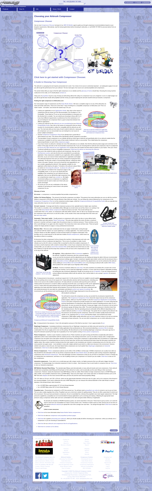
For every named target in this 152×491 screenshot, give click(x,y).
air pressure (78, 253)
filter (47, 211)
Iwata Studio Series (67, 103)
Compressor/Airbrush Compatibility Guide (92, 201)
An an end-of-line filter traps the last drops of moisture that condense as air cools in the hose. (94, 249)
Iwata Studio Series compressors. (71, 412)
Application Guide (60, 110)
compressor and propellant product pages (63, 415)
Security (87, 454)
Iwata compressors (73, 234)
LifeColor (41, 462)
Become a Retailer (66, 445)
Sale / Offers (86, 443)
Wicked (42, 466)
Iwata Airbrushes (66, 461)
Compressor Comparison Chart (51, 134)
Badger (45, 468)
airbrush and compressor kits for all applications (62, 423)
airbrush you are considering (62, 123)
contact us (63, 92)
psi (103, 323)
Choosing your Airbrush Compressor (16, 6)
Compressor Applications (87, 464)
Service (87, 439)
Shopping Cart (108, 457)
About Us (66, 443)
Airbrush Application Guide (66, 464)
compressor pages (63, 142)
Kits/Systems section (44, 153)
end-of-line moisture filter (59, 246)
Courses (66, 454)
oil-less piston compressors (90, 331)
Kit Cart (108, 459)
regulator (106, 273)
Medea (48, 461)
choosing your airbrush (59, 418)
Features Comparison (66, 462)
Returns (87, 450)
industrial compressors (51, 354)
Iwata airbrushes (49, 459)
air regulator (97, 271)
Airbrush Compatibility (87, 466)
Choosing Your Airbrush (66, 459)
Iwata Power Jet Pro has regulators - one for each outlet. (43, 273)
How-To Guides (66, 468)
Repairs (87, 441)
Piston (50, 351)
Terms (87, 452)
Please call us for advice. (76, 186)
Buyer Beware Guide (66, 466)
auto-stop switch (41, 215)
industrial (107, 346)
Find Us (66, 441)
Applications (66, 452)
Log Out (107, 468)
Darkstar (47, 466)
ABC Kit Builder (68, 25)
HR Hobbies (48, 462)
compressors (41, 461)
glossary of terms (87, 91)
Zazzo (52, 461)
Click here (45, 347)
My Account (107, 462)
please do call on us (68, 168)
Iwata (93, 316)
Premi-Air (37, 464)
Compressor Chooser (48, 25)
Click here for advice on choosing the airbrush (85, 149)
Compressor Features (87, 462)
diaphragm (91, 346)
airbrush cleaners (56, 404)
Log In (108, 466)
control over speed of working (81, 289)
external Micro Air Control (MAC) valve (74, 262)
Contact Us (66, 439)
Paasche (37, 468)
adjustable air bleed (63, 261)
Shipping (86, 448)
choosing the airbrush (52, 168)
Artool (37, 462)
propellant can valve (92, 390)
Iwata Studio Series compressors (52, 209)
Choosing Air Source (87, 459)
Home (2, 6)
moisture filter (103, 328)
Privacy (108, 464)
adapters (45, 375)
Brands (66, 450)
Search (61, 3)
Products (66, 448)
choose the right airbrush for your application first (54, 147)
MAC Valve (112, 262)
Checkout (107, 461)
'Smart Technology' (59, 220)
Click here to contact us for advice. (48, 426)
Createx (37, 466)
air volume (79, 310)
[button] (129, 2)
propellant (45, 95)
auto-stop (80, 267)
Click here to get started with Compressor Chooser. (60, 77)
